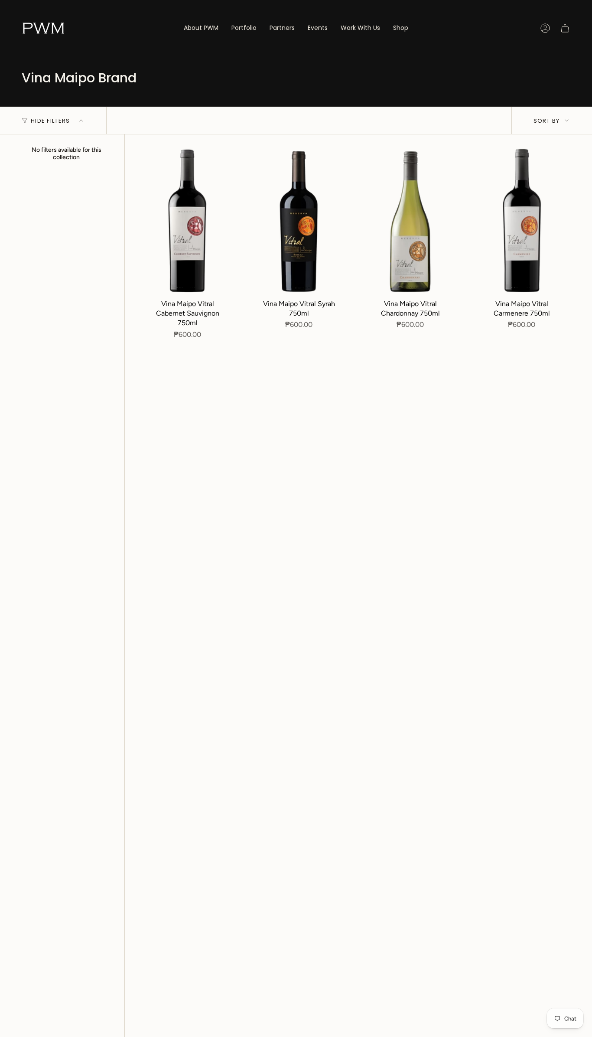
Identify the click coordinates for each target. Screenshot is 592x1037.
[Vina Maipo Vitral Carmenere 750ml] (521, 221)
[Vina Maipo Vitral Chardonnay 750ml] (410, 221)
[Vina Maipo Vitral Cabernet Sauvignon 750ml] (187, 221)
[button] (244, 28)
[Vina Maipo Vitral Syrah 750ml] (299, 221)
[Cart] (565, 28)
